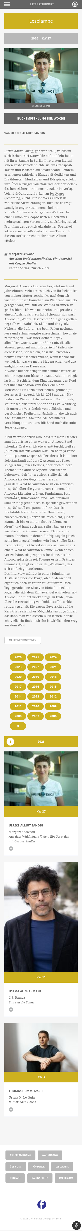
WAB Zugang (50, 1155)
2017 (18, 686)
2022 (35, 667)
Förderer (39, 1166)
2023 (18, 667)
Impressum (66, 1178)
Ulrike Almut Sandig (18, 151)
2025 (35, 657)
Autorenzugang (20, 1155)
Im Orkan (57, 193)
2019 (35, 677)
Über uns (16, 1166)
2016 (35, 686)
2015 (53, 686)
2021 (53, 667)
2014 (18, 696)
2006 (53, 716)
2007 (35, 716)
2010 (35, 706)
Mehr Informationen (23, 640)
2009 (53, 706)
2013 (35, 696)
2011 (18, 706)
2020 (18, 677)
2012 (53, 696)
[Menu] (8, 4)
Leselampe (62, 1166)
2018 (53, 677)
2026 (18, 657)
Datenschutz (39, 1178)
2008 (18, 716)
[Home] (75, 4)
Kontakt (15, 1178)
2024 (53, 657)
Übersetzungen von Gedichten (32, 184)
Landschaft (24, 231)
